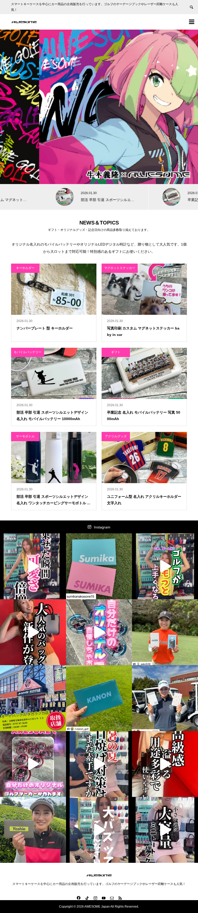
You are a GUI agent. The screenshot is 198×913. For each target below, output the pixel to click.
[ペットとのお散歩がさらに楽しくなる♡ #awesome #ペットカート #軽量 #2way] (33, 566)
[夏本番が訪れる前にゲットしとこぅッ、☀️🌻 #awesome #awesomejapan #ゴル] (99, 830)
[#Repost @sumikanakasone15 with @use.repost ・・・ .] (99, 566)
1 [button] (96, 177)
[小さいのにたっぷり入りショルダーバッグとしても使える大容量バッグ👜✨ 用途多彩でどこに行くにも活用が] (165, 764)
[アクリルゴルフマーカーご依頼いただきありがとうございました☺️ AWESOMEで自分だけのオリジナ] (99, 632)
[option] (99, 107)
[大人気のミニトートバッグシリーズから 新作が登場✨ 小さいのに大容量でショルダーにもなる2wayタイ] (33, 632)
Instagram (102, 527)
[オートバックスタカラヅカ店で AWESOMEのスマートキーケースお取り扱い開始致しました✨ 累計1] (33, 698)
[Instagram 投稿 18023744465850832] (99, 698)
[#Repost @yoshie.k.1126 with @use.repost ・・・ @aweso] (33, 830)
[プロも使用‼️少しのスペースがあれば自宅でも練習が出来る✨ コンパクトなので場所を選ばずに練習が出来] (165, 566)
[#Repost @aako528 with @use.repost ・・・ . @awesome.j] (165, 632)
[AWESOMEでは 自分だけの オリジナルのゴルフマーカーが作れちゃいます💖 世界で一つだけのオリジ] (33, 764)
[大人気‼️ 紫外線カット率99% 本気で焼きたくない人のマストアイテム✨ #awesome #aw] (99, 764)
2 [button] (102, 177)
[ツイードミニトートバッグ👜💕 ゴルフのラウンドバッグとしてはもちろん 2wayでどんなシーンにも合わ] (165, 830)
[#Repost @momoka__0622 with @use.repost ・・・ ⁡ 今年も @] (165, 698)
